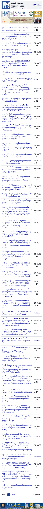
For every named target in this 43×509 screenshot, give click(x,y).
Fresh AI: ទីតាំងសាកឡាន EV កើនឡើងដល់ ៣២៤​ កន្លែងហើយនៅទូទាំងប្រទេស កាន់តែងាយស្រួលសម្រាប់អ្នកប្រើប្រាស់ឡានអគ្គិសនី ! (16, 107)
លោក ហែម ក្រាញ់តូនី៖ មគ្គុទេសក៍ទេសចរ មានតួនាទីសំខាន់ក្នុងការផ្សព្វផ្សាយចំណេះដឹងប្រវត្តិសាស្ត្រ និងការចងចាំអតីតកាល (16, 349)
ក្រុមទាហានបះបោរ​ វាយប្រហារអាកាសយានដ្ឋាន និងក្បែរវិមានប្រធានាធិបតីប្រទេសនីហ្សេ (16, 29)
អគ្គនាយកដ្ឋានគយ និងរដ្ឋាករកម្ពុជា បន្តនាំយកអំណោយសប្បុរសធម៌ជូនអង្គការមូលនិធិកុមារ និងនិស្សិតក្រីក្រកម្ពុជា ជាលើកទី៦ (16, 36)
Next (13, 495)
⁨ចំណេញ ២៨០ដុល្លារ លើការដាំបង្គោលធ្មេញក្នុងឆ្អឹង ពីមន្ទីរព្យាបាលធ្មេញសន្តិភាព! (17, 80)
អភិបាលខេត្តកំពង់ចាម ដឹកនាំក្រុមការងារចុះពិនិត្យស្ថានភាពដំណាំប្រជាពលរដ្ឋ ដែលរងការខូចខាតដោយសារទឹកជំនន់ (16, 234)
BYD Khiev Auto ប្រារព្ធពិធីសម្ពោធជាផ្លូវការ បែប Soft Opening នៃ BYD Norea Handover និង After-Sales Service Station (16, 64)
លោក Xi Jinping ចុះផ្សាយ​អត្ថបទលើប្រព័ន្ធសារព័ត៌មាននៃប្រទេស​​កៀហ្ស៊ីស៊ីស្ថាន (17, 155)
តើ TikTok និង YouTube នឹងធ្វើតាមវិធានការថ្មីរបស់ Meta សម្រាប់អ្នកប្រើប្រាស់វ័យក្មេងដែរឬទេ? (16, 340)
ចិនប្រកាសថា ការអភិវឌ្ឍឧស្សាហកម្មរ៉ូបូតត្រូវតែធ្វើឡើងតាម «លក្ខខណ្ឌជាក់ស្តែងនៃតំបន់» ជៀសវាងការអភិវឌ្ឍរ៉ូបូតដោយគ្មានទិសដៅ (16, 456)
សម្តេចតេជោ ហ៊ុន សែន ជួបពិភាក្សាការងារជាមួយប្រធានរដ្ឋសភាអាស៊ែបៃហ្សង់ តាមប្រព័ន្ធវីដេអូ (16, 44)
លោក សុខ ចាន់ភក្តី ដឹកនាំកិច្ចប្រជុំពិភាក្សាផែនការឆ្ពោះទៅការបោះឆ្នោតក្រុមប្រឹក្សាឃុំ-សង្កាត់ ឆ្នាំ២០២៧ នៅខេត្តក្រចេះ (16, 136)
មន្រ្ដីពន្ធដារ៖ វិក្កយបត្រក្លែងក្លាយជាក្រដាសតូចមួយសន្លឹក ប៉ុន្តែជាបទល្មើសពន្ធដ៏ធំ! (16, 162)
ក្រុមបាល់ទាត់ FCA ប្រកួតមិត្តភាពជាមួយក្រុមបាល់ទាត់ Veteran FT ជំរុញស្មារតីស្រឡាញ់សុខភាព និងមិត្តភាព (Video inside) (17, 187)
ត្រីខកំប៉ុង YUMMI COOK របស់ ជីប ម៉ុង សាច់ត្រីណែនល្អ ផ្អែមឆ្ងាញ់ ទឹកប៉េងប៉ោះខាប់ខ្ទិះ (16, 313)
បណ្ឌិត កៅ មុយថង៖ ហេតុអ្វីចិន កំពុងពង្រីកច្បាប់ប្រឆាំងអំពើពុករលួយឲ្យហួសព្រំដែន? (16, 201)
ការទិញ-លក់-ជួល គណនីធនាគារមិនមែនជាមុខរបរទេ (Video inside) (17, 486)
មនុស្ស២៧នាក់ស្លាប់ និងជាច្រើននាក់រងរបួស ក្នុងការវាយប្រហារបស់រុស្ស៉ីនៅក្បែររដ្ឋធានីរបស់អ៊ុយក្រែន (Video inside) (17, 127)
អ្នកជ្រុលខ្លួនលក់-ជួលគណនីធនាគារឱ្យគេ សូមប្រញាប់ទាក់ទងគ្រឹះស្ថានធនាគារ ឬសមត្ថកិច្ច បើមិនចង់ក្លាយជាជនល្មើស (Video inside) (17, 465)
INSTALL (37, 5)
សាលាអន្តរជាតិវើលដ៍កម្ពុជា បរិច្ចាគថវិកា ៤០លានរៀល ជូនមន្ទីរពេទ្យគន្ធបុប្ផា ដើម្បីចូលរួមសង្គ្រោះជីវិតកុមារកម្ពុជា (16, 358)
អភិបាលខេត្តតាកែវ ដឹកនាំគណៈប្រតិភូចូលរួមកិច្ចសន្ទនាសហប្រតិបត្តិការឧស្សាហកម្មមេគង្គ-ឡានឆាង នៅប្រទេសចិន (16, 418)
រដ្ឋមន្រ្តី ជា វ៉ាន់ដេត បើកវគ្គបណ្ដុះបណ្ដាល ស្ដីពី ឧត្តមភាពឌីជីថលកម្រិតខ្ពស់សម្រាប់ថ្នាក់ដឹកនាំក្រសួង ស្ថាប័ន (15, 398)
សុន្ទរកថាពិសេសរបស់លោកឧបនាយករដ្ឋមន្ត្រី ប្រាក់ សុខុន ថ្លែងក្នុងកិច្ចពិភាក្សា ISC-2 (17, 195)
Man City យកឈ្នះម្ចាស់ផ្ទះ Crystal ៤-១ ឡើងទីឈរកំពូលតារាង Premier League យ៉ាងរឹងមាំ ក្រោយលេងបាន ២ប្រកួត (17, 436)
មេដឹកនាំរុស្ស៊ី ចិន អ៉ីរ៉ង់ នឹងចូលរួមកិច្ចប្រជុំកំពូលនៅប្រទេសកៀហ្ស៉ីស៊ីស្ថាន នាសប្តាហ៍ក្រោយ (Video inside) (17, 427)
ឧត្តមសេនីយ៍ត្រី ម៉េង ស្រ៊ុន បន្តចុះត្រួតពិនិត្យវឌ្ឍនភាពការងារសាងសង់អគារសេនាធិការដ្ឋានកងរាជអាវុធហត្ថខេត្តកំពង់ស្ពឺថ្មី (16, 169)
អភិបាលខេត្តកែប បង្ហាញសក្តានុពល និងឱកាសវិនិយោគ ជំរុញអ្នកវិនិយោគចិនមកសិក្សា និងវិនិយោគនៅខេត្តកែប (16, 265)
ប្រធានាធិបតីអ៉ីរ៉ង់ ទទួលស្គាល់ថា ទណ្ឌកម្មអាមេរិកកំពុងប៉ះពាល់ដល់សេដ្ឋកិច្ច (16, 100)
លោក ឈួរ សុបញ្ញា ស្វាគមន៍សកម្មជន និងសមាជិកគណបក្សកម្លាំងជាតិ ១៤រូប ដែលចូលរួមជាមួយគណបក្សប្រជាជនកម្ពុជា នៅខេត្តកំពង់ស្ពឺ (16, 274)
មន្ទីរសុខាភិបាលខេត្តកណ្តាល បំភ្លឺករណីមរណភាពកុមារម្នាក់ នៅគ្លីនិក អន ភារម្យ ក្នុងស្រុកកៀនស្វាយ (17, 391)
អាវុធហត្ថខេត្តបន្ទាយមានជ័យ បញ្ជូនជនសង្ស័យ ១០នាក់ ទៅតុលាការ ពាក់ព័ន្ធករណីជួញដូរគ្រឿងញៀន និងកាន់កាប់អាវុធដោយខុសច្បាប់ (16, 178)
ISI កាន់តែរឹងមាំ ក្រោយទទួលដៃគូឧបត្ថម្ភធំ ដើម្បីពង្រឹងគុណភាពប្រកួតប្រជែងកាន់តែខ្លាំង (16, 73)
